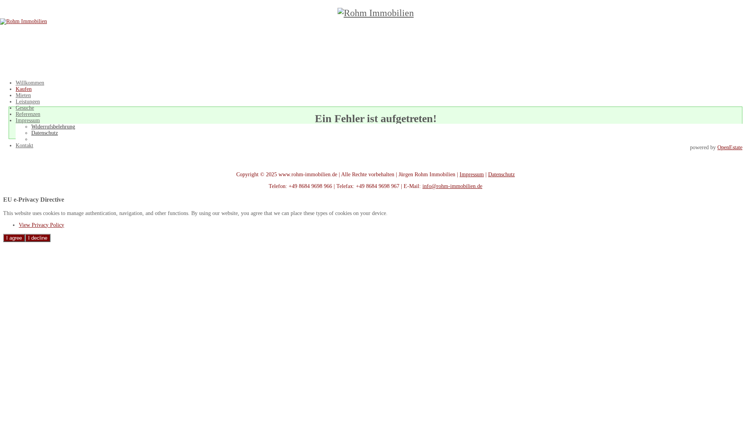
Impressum (472, 174)
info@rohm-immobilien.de (452, 186)
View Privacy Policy (41, 225)
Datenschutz (501, 174)
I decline (37, 238)
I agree (14, 238)
